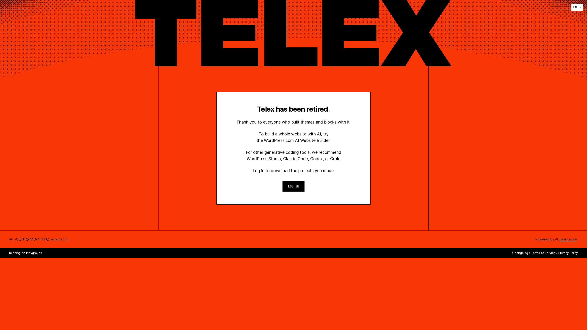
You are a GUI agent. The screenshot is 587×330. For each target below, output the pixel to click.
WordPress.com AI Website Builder (296, 140)
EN (575, 7)
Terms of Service (543, 253)
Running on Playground (25, 253)
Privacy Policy (568, 253)
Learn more (568, 239)
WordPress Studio (264, 158)
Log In (293, 186)
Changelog (520, 253)
